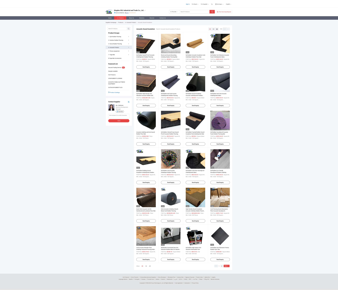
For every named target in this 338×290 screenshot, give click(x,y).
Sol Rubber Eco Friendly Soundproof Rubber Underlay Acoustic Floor (218, 172)
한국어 (180, 279)
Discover (152, 18)
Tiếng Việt (206, 279)
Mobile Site (207, 277)
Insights (213, 277)
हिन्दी (190, 279)
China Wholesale (162, 277)
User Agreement (179, 283)
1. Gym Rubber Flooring (114, 36)
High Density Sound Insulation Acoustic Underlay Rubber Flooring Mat (195, 211)
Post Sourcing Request (225, 12)
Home (110, 18)
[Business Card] (128, 102)
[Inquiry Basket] (212, 4)
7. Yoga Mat (111, 54)
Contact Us (163, 18)
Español (131, 279)
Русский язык (150, 279)
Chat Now (120, 111)
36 (146, 266)
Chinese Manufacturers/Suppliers (148, 277)
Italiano (157, 279)
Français (143, 279)
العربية (175, 279)
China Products (134, 277)
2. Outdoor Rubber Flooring (115, 40)
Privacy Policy (195, 283)
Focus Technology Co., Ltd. (157, 283)
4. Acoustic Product (113, 47)
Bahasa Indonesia (215, 279)
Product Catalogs (115, 92)
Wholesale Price (171, 277)
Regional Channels (189, 277)
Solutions (141, 18)
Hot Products (126, 277)
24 (142, 266)
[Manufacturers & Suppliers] (117, 3)
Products (121, 18)
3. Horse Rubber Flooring (115, 44)
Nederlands (169, 279)
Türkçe (200, 279)
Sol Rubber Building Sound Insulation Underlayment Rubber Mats (145, 172)
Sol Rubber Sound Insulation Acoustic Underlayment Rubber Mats (194, 95)
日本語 (185, 279)
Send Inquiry (146, 67)
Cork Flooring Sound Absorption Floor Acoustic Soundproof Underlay (219, 211)
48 (150, 266)
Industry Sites (180, 277)
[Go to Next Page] (228, 29)
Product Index (199, 277)
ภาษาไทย (195, 279)
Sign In (188, 4)
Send (119, 121)
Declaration (187, 283)
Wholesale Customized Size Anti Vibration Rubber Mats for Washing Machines (170, 249)
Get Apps (219, 4)
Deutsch (163, 279)
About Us (131, 18)
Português (136, 279)
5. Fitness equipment (114, 51)
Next (226, 266)
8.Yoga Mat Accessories (114, 58)
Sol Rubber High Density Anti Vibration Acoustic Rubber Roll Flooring (144, 95)
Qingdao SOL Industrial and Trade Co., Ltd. (129, 10)
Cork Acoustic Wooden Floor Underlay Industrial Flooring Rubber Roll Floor (146, 249)
